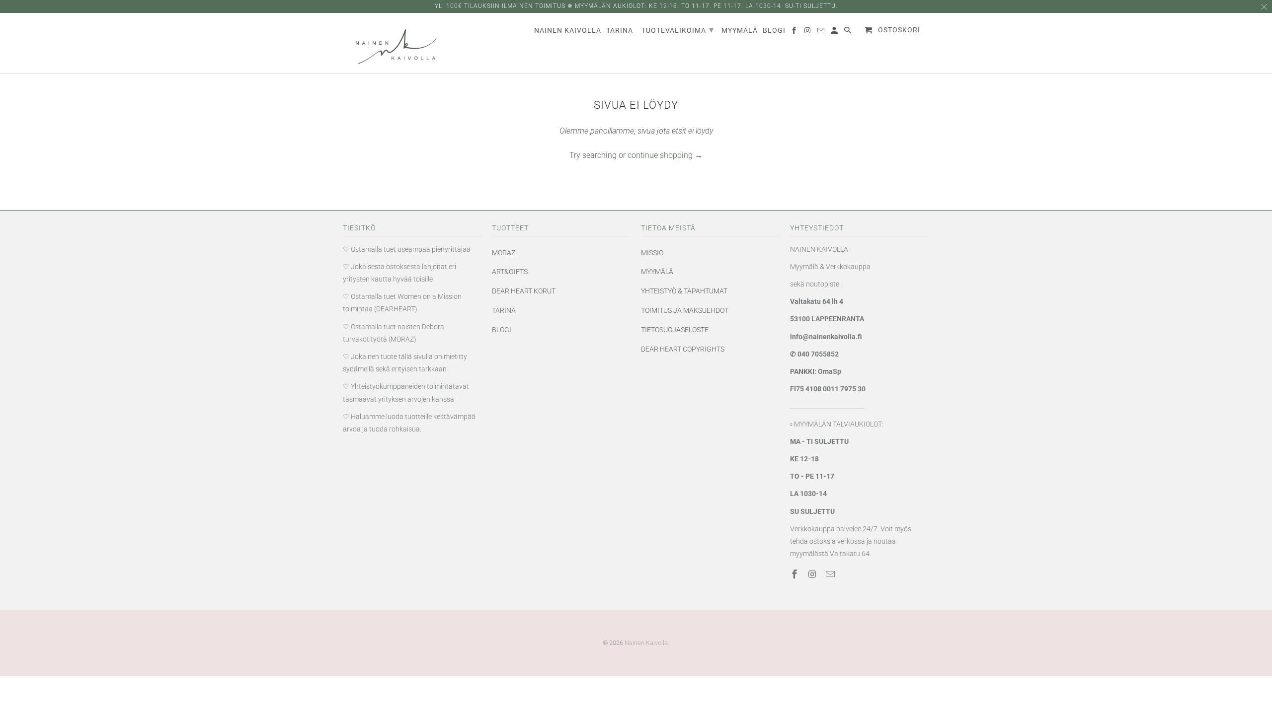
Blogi (774, 30)
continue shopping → (665, 155)
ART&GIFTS (510, 272)
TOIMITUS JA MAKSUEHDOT (684, 310)
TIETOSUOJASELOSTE (675, 330)
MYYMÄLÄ (657, 272)
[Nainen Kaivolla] (390, 43)
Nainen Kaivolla (646, 642)
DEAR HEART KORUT (524, 291)
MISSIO (652, 253)
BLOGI (501, 330)
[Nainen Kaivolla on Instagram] (813, 574)
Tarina (619, 30)
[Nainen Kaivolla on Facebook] (795, 574)
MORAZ (503, 253)
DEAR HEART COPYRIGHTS (682, 349)
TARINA (504, 310)
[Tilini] (835, 32)
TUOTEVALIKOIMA (677, 29)
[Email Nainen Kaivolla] (831, 574)
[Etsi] (848, 32)
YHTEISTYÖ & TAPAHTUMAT (684, 291)
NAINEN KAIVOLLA (567, 30)
